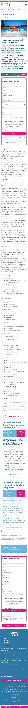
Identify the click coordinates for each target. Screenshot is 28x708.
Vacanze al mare (7, 652)
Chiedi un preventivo (12, 474)
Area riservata (8, 645)
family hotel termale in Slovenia (10, 47)
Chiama (21, 706)
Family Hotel (5, 10)
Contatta (7, 706)
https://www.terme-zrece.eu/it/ (17, 409)
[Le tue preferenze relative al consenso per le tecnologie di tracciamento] (1, 531)
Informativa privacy (13, 700)
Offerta (4, 93)
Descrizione (6, 75)
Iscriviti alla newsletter (14, 680)
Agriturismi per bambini (9, 668)
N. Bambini (4, 112)
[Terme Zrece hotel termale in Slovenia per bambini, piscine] (14, 28)
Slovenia (18, 10)
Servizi (13, 75)
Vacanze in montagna (9, 654)
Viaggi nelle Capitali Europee (11, 658)
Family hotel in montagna (10, 664)
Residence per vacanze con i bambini (13, 670)
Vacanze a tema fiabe (9, 656)
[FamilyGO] (6, 5)
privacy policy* (19, 131)
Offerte (23, 75)
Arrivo (4, 98)
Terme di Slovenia (6, 11)
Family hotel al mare (8, 666)
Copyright (4, 700)
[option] (14, 28)
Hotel (12, 10)
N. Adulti (4, 107)
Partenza (4, 102)
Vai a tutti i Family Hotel (14, 625)
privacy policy (13, 142)
